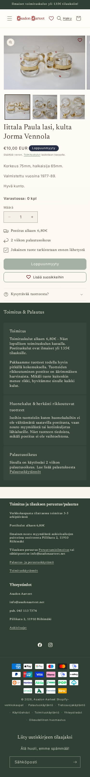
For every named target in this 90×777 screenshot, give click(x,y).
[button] (9, 18)
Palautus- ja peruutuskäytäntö (32, 562)
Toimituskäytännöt (24, 570)
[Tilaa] (75, 762)
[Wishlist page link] (51, 18)
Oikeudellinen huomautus (47, 720)
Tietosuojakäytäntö (71, 705)
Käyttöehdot (21, 712)
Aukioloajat (18, 627)
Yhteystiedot (73, 712)
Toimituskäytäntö (47, 712)
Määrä (8, 207)
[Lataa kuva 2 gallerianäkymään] (45, 107)
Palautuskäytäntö (40, 705)
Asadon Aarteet (45, 699)
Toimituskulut (32, 154)
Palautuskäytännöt (25, 472)
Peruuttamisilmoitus (54, 550)
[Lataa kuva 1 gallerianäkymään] (17, 107)
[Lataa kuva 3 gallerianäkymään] (72, 107)
